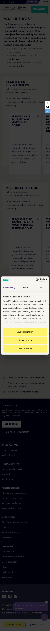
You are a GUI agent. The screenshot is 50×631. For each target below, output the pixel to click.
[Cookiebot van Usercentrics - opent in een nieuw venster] (36, 280)
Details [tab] (25, 287)
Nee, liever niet (25, 349)
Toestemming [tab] (9, 287)
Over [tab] (41, 287)
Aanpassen (24, 340)
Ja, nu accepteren (25, 332)
